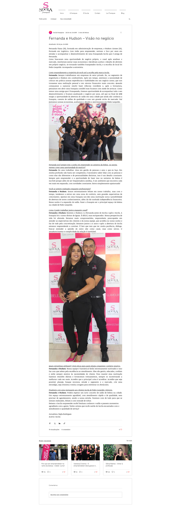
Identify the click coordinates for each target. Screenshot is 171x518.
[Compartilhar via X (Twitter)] (55, 423)
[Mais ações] (121, 32)
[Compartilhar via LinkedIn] (59, 423)
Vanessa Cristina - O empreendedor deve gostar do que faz (85, 465)
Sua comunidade (65, 19)
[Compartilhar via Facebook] (50, 423)
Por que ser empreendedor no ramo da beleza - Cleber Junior (53, 465)
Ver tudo (129, 441)
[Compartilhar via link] (64, 423)
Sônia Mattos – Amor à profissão (114, 465)
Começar (53, 19)
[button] (129, 19)
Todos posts (43, 19)
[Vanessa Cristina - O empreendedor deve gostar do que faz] (85, 452)
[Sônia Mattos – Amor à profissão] (117, 452)
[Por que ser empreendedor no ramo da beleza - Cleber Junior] (53, 452)
